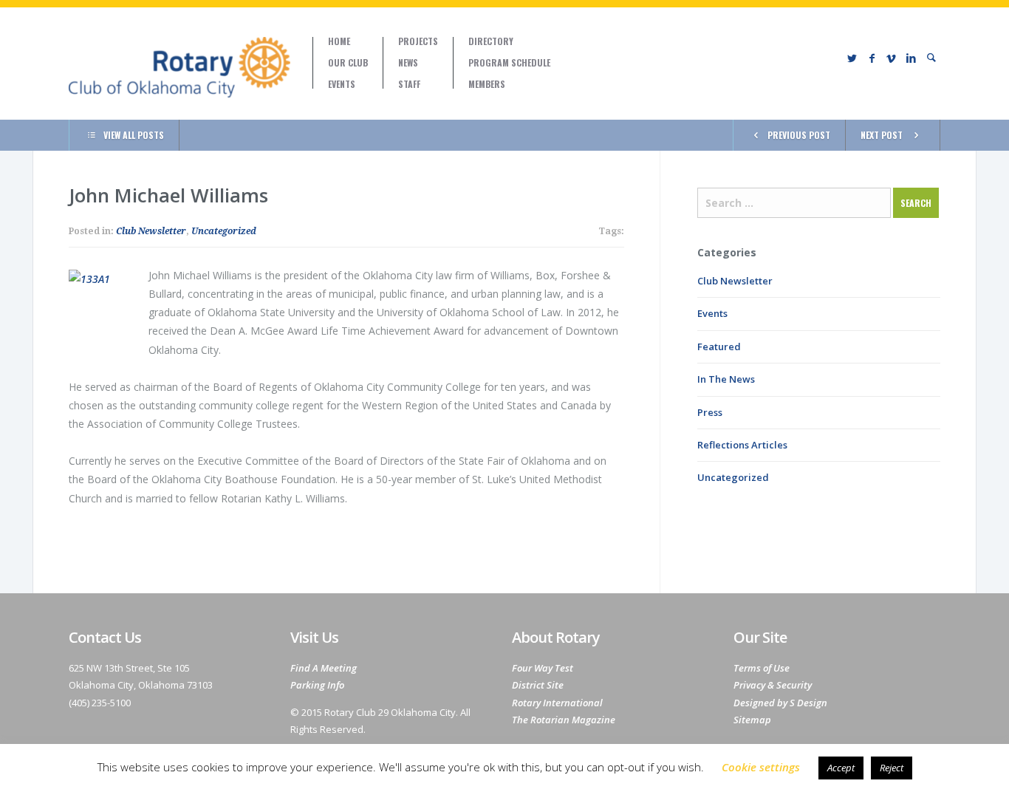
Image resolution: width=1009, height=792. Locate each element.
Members (486, 84)
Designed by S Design (780, 702)
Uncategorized (223, 231)
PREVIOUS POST (798, 135)
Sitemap (752, 719)
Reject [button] (891, 767)
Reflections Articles (742, 444)
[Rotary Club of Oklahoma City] (179, 67)
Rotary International (557, 702)
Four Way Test (542, 668)
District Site (538, 685)
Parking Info (317, 685)
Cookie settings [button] (761, 766)
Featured (719, 346)
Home (339, 41)
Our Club (348, 62)
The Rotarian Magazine (563, 719)
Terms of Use (761, 668)
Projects (418, 41)
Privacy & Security (772, 685)
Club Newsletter (151, 231)
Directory (490, 41)
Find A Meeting (323, 668)
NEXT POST (882, 135)
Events (341, 84)
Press (709, 412)
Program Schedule (509, 62)
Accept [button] (841, 767)
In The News (726, 379)
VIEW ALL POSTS (133, 135)
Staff (409, 84)
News (408, 62)
